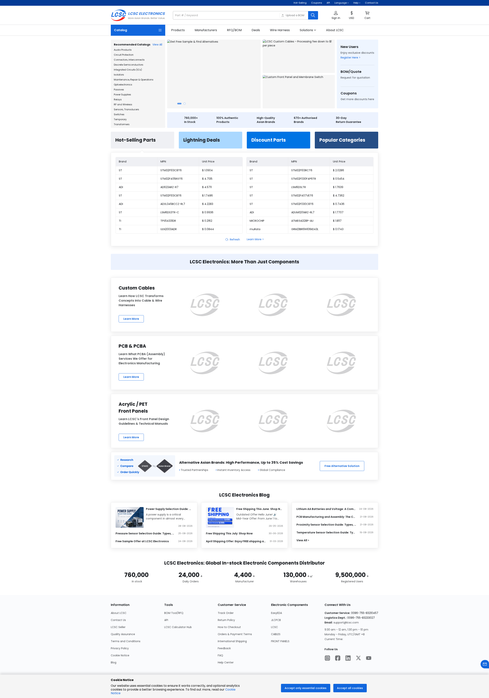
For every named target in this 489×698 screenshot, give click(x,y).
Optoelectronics (123, 84)
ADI (121, 187)
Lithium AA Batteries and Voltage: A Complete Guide (326, 509)
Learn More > (255, 239)
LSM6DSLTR (298, 187)
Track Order (226, 613)
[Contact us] (485, 664)
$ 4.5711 (207, 187)
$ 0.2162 (207, 221)
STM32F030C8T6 (302, 204)
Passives (119, 89)
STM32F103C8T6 (171, 170)
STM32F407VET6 (302, 195)
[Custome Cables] (205, 304)
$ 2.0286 (338, 170)
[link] (178, 30)
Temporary (120, 119)
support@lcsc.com (346, 622)
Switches (119, 114)
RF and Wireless (123, 104)
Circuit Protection (124, 54)
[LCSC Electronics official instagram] (327, 658)
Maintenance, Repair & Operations (133, 79)
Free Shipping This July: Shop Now (229, 533)
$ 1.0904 (207, 170)
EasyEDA (276, 613)
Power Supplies (122, 94)
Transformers (122, 124)
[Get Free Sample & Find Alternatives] (214, 74)
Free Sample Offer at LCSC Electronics (142, 541)
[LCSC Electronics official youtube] (369, 658)
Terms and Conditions (125, 641)
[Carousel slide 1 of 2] (179, 104)
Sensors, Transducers (126, 109)
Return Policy (226, 620)
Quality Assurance (123, 634)
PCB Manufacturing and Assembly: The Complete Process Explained (326, 517)
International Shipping (232, 641)
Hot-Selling (300, 2)
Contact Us (371, 2)
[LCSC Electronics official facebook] (338, 658)
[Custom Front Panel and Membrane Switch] (299, 91)
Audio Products (123, 49)
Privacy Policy (120, 648)
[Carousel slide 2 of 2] (184, 103)
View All (157, 44)
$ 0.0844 (208, 229)
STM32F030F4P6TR (303, 179)
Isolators (119, 74)
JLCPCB (276, 620)
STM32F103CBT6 (170, 195)
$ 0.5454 (338, 179)
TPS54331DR (168, 221)
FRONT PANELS (280, 641)
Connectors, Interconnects (129, 59)
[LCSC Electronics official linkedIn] (348, 658)
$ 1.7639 (338, 187)
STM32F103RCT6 (301, 170)
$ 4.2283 (207, 204)
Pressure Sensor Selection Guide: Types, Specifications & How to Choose (145, 533)
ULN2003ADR (168, 229)
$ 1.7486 (207, 195)
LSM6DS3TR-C (169, 212)
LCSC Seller (118, 627)
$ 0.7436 (338, 204)
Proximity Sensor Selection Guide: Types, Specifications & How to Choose (326, 525)
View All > (302, 540)
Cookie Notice (120, 655)
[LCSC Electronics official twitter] (358, 658)
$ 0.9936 (207, 212)
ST (120, 170)
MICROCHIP (257, 221)
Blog (113, 662)
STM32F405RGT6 (171, 179)
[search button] (313, 15)
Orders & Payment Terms (235, 634)
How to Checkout (229, 627)
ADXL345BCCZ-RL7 (172, 204)
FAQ (220, 655)
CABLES (275, 634)
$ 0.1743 (338, 229)
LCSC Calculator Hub (178, 627)
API (328, 2)
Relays (118, 99)
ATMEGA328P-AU (302, 221)
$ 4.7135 (207, 179)
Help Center (226, 662)
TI (120, 221)
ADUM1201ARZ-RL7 (302, 212)
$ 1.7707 (338, 212)
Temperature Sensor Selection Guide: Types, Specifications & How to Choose (326, 532)
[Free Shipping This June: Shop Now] (220, 517)
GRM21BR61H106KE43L (304, 229)
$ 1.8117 (337, 221)
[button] (245, 15)
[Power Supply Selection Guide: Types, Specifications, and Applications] (130, 517)
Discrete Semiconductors (128, 64)
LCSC (274, 627)
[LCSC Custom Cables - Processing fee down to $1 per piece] (299, 56)
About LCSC (118, 613)
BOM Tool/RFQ (173, 613)
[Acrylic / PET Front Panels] (205, 421)
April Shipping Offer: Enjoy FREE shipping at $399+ (236, 541)
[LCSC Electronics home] (138, 15)
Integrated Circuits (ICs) (128, 69)
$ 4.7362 (338, 195)
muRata (255, 229)
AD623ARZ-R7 (169, 187)
